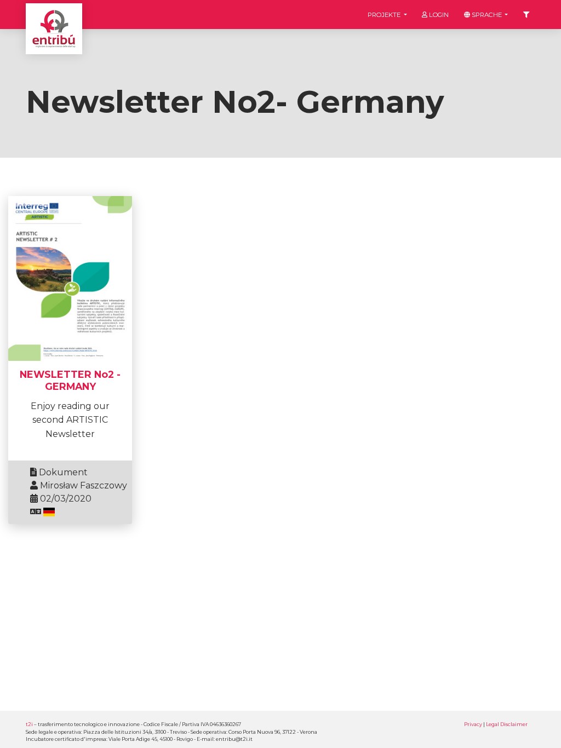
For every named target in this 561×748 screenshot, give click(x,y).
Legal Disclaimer (507, 724)
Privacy (473, 724)
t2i (29, 724)
